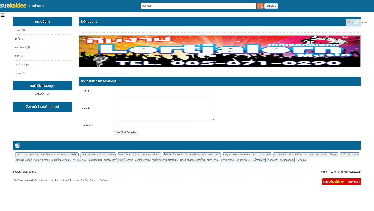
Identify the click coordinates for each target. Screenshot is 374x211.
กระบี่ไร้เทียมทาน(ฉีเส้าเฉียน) (165, 160)
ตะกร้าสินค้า (54, 180)
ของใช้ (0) (19, 39)
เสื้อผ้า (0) (20, 73)
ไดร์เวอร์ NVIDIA (243, 160)
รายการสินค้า (31, 180)
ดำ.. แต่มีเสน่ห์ (79, 160)
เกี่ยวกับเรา (18, 180)
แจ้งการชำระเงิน (81, 180)
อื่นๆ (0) (19, 56)
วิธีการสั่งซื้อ (66, 180)
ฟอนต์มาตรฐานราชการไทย (192, 160)
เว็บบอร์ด (94, 180)
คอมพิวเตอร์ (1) (22, 48)
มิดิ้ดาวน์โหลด (259, 160)
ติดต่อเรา (104, 180)
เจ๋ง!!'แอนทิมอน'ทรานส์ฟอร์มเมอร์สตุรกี (98, 155)
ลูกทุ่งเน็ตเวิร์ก (227, 160)
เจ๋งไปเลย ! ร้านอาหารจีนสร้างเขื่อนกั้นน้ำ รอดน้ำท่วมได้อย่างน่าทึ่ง (192, 155)
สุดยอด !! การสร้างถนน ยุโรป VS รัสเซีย (53, 160)
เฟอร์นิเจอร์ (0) (22, 65)
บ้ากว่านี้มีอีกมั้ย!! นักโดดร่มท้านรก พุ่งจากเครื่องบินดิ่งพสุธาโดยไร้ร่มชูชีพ (305, 155)
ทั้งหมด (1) (20, 30)
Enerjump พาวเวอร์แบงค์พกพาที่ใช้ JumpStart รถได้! (247, 155)
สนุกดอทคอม (213, 160)
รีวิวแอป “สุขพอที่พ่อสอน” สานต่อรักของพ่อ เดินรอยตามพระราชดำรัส (46, 155)
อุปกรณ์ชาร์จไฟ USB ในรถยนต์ (118, 160)
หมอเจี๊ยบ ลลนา (143, 160)
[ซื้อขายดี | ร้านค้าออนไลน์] (23, 5)
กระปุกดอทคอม (287, 160)
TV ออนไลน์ (301, 160)
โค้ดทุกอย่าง (272, 160)
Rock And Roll (95, 160)
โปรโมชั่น (43, 180)
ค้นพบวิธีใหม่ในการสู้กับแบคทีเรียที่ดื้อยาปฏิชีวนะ (139, 155)
